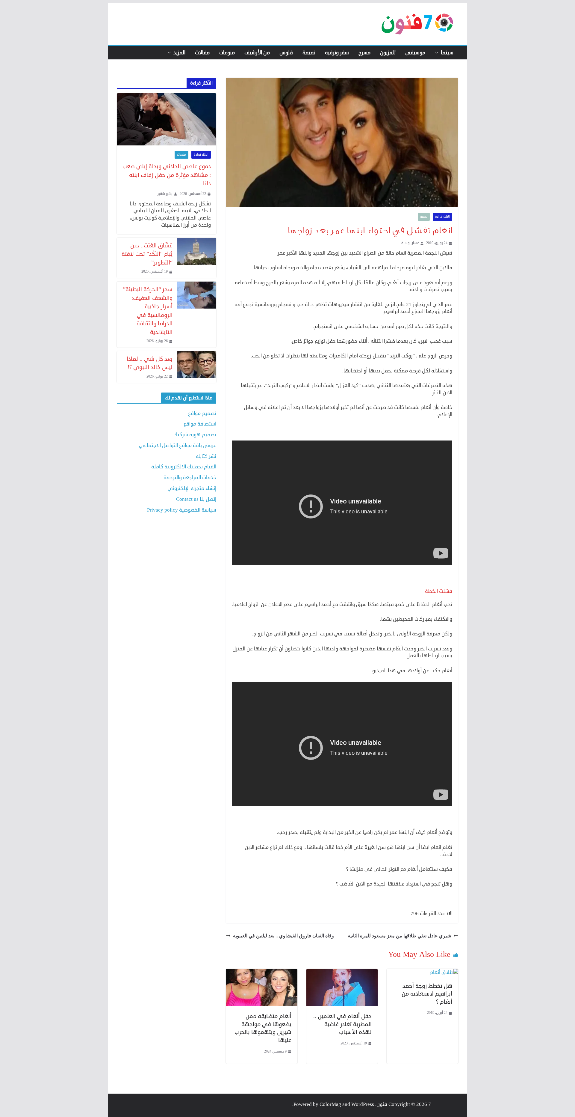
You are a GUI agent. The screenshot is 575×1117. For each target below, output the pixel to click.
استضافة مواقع (200, 424)
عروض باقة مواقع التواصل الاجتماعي (177, 445)
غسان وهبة (410, 243)
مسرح (364, 52)
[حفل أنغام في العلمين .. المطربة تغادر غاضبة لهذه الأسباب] (342, 972)
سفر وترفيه (337, 52)
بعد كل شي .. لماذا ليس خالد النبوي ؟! (149, 363)
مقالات (202, 52)
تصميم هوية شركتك (194, 434)
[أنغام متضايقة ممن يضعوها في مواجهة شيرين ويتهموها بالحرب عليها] (261, 972)
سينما (447, 52)
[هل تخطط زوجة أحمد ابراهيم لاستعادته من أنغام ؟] (444, 972)
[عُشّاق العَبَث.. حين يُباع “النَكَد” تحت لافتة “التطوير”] (196, 258)
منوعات (227, 52)
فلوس (286, 52)
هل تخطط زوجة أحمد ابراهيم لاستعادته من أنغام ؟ (427, 994)
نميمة (308, 52)
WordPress (362, 1104)
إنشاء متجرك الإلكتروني (192, 488)
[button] (438, 52)
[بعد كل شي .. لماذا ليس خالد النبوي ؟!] (196, 367)
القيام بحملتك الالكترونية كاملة (183, 466)
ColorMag (330, 1104)
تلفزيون (388, 52)
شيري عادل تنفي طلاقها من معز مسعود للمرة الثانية (399, 935)
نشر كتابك (206, 456)
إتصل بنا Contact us (196, 499)
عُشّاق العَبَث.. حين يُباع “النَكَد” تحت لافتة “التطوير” (147, 254)
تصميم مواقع (202, 413)
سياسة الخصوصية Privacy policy (181, 510)
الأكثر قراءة (442, 217)
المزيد (179, 52)
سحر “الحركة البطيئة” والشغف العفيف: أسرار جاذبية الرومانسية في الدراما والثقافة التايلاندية (147, 310)
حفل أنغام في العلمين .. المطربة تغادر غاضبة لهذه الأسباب (342, 1024)
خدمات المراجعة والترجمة (190, 477)
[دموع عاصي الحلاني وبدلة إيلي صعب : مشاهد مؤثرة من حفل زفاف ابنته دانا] (166, 119)
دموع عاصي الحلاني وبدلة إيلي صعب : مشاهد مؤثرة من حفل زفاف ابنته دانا (166, 174)
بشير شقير (165, 194)
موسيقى (415, 52)
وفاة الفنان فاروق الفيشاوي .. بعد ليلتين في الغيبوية (283, 935)
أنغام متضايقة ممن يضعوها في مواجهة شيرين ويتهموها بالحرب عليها (262, 1028)
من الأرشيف (257, 52)
